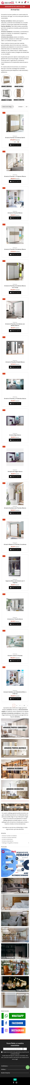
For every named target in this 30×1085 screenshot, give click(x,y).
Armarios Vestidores (7, 839)
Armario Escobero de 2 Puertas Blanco (15, 508)
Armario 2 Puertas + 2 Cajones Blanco (15, 176)
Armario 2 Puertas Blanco (15, 213)
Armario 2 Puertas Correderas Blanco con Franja (15, 286)
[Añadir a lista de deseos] (14, 134)
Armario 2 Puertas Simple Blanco (15, 362)
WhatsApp (20, 827)
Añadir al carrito (16, 145)
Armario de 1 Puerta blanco (15, 619)
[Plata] (15, 142)
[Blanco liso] (16, 142)
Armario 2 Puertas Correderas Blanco (15, 249)
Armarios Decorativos (7, 841)
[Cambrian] (18, 142)
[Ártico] (13, 142)
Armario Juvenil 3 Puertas (15, 655)
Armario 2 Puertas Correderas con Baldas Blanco (15, 324)
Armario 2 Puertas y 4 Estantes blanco (15, 398)
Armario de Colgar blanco (15, 471)
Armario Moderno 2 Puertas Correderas (15, 544)
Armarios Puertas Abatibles (9, 837)
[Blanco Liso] (11, 142)
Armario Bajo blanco (15, 435)
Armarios (3, 833)
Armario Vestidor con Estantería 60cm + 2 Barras (15, 692)
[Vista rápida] (16, 134)
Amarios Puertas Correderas (9, 835)
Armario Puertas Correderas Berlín (15, 137)
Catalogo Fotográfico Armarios (10, 843)
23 (24, 705)
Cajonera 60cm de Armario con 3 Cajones (15, 581)
